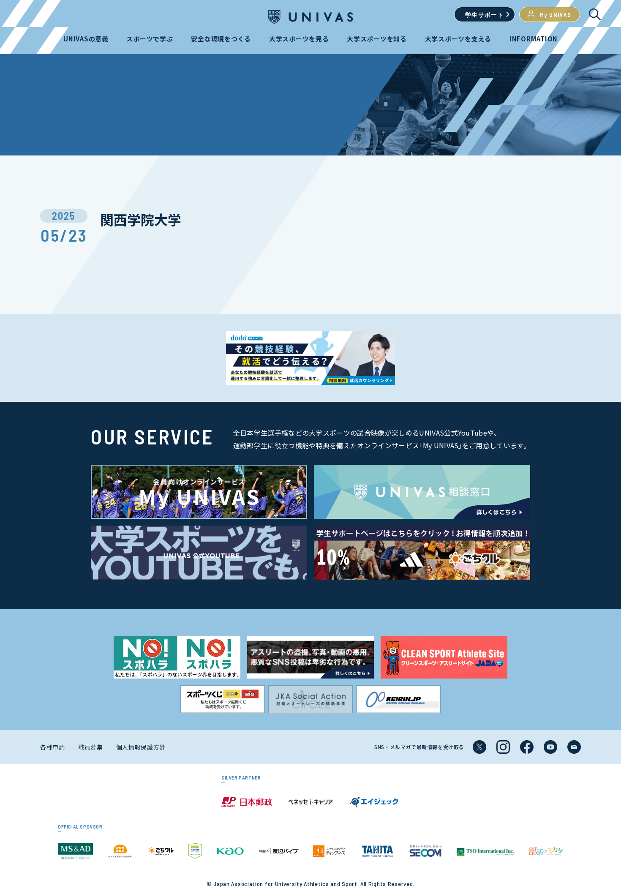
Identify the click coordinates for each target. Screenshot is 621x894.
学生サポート (484, 14)
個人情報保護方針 (141, 747)
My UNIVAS (556, 14)
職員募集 (90, 747)
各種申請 (52, 747)
